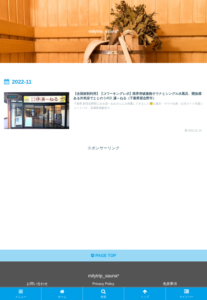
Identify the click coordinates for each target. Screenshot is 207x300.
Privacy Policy (103, 284)
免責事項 (170, 284)
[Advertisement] (103, 187)
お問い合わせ (37, 284)
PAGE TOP (105, 255)
